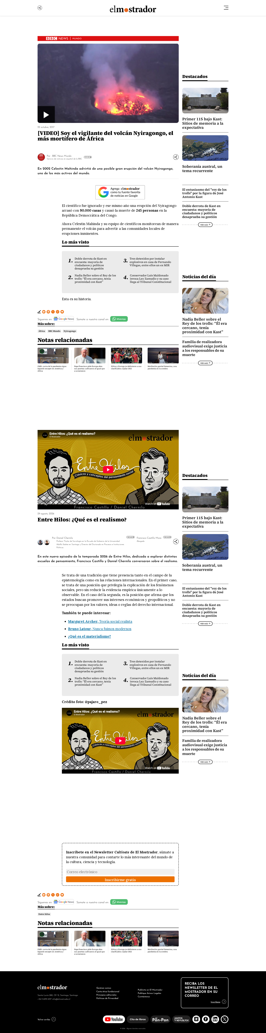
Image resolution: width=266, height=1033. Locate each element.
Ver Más (87, 157)
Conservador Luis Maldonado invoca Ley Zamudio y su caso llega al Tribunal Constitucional (150, 279)
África (41, 331)
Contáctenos (144, 996)
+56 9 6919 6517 (45, 998)
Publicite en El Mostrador (150, 989)
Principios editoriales (106, 994)
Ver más (130, 537)
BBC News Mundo (61, 155)
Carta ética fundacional (107, 991)
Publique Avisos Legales (149, 992)
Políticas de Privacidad (107, 997)
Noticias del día (199, 277)
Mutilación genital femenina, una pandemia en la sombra (162, 367)
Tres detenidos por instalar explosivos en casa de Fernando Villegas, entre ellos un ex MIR (150, 262)
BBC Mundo (54, 331)
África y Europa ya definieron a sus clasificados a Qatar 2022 (126, 367)
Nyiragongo (70, 331)
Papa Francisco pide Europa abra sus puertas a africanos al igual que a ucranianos (89, 368)
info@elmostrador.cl (61, 998)
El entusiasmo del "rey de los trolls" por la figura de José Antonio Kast (204, 193)
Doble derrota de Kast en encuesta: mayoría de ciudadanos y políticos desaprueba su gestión (91, 263)
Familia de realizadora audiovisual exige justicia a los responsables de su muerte (204, 348)
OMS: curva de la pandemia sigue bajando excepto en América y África (52, 368)
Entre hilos (44, 914)
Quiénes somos (103, 987)
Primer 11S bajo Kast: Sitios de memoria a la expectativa (202, 123)
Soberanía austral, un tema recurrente (202, 168)
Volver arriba (44, 1019)
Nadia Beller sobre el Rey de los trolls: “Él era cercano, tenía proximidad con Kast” (95, 279)
